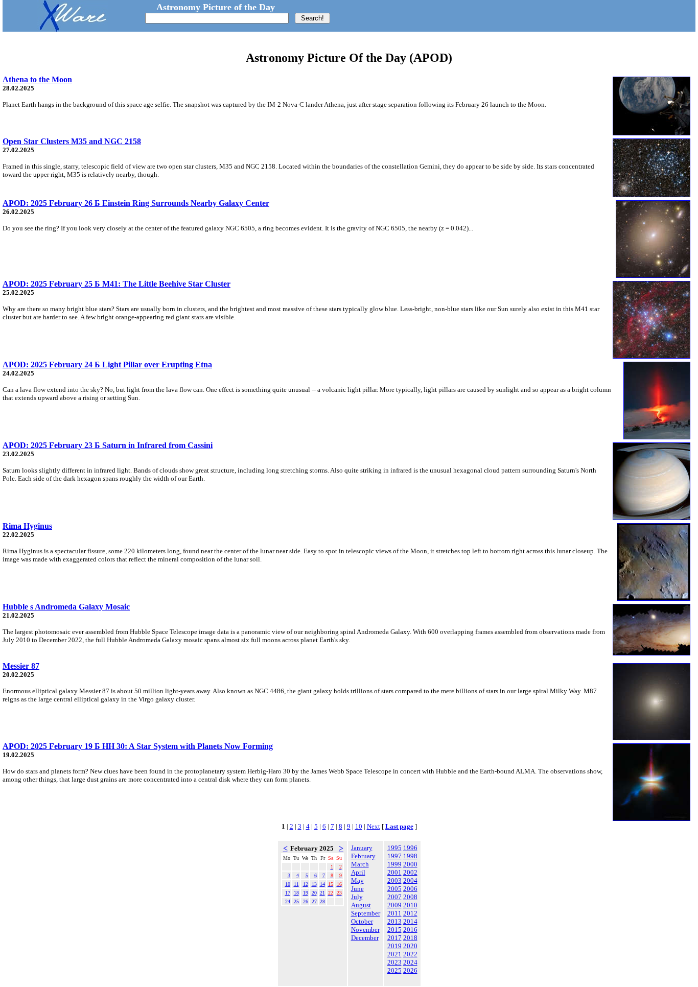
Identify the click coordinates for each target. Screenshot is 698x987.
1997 (394, 856)
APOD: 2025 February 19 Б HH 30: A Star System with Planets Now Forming (138, 746)
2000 (410, 864)
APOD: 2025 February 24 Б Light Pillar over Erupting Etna (107, 364)
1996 (410, 848)
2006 (410, 888)
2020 (410, 946)
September (365, 913)
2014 (410, 921)
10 (358, 826)
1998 (410, 856)
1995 (394, 848)
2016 (410, 929)
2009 (394, 905)
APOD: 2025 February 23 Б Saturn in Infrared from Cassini (108, 445)
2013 (394, 921)
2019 (394, 946)
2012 (410, 913)
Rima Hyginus (27, 526)
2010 (410, 905)
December (365, 938)
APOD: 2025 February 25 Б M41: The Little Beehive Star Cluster (116, 283)
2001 (394, 872)
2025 (394, 970)
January (362, 848)
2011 (394, 913)
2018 (410, 938)
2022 (410, 954)
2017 (394, 938)
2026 (410, 970)
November (365, 929)
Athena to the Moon (37, 79)
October (362, 921)
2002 (410, 872)
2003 (394, 880)
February (363, 856)
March (360, 864)
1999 (394, 864)
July (357, 897)
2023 (394, 962)
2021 (394, 954)
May (357, 880)
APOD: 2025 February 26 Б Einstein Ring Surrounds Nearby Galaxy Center (136, 203)
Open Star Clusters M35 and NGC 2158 (72, 141)
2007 (394, 897)
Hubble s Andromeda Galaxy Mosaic (66, 606)
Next (373, 826)
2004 (410, 880)
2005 (394, 888)
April (358, 872)
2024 (410, 962)
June (357, 888)
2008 (410, 897)
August (361, 905)
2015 (394, 929)
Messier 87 (21, 666)
